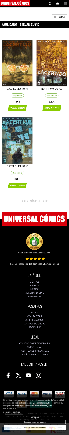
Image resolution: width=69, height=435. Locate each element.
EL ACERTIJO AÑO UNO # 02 (17, 166)
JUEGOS (34, 289)
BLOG (34, 312)
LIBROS (34, 285)
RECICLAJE (34, 327)
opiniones (35, 264)
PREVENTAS (34, 296)
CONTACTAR (34, 316)
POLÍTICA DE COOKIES (34, 354)
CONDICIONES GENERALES (34, 343)
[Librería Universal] (15, 3)
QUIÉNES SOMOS (34, 319)
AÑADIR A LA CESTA (17, 108)
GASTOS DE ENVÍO (34, 323)
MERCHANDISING (34, 292)
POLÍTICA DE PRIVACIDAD (35, 350)
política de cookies (11, 412)
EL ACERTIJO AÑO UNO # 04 (17, 88)
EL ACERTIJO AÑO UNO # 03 (51, 88)
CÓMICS (34, 281)
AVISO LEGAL (34, 347)
